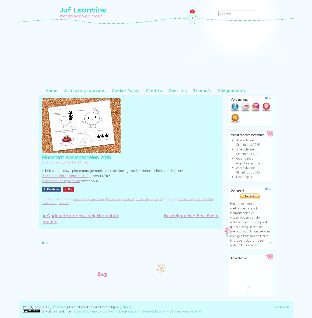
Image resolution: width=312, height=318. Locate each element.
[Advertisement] (156, 56)
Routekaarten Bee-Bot (191, 215)
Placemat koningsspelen (61, 181)
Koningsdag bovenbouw (89, 199)
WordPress (59, 307)
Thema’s (202, 90)
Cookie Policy (125, 90)
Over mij (178, 90)
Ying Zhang (123, 307)
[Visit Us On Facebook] (235, 111)
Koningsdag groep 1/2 (120, 199)
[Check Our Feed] (235, 122)
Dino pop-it (244, 177)
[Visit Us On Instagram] (255, 111)
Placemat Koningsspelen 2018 (65, 176)
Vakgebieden (231, 90)
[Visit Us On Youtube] (245, 111)
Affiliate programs (84, 90)
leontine (83, 162)
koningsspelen (203, 199)
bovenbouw (185, 199)
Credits (154, 90)
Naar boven (281, 307)
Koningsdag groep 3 (149, 199)
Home (52, 90)
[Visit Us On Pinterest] (266, 111)
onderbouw (49, 203)
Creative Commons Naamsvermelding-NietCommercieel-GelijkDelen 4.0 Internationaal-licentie (137, 311)
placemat (63, 203)
